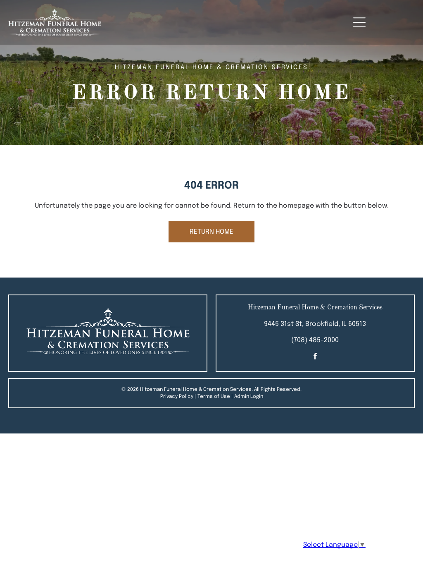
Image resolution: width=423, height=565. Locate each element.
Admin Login (248, 396)
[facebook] (315, 357)
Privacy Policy (176, 396)
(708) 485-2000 (315, 340)
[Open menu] (359, 22)
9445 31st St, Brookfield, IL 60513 (315, 324)
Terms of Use (213, 396)
